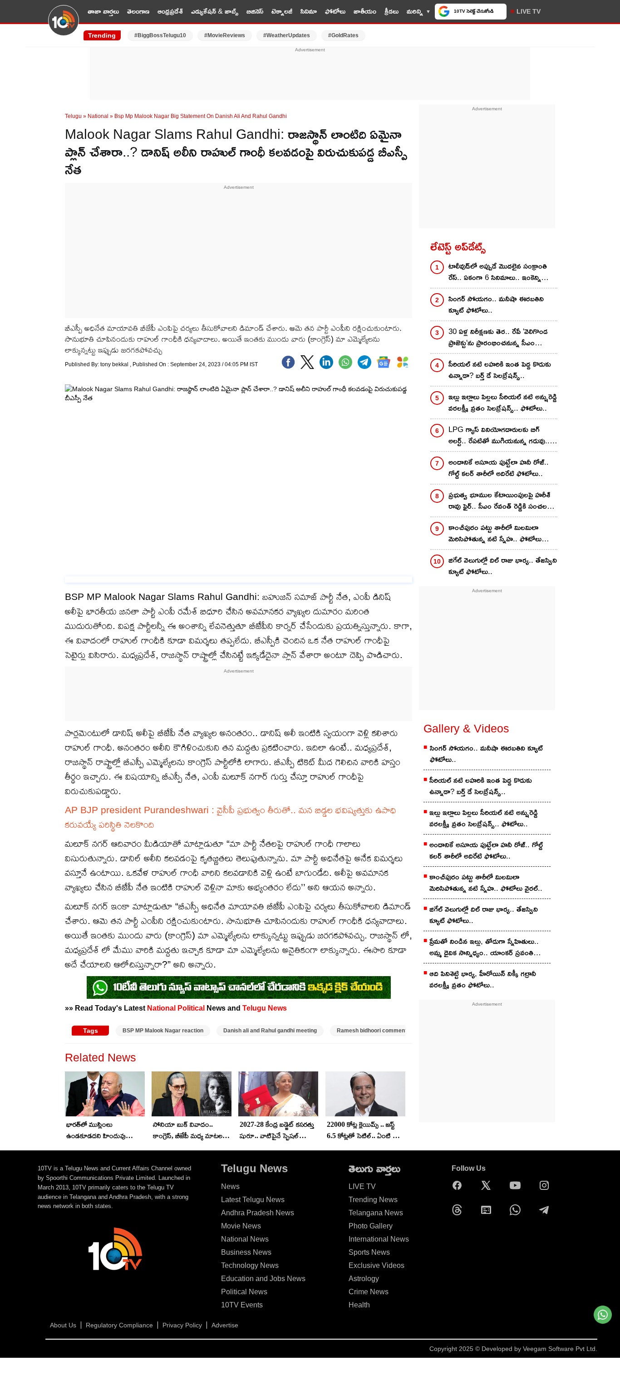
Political (191, 1008)
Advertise (225, 1325)
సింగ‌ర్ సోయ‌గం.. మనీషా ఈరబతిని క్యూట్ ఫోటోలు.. (496, 304)
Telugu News (264, 1008)
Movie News (241, 1226)
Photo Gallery (371, 1226)
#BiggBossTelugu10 (160, 35)
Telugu (73, 116)
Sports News (369, 1252)
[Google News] (488, 1209)
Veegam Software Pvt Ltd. (560, 1348)
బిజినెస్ (254, 11)
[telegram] (364, 362)
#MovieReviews (224, 35)
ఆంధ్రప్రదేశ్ (170, 11)
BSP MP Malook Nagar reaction (163, 1030)
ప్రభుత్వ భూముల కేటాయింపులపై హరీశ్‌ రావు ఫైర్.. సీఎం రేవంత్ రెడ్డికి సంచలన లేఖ (499, 501)
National (98, 116)
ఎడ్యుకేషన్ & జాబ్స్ (214, 11)
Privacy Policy (182, 1325)
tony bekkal (115, 364)
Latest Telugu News (253, 1199)
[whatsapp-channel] (239, 987)
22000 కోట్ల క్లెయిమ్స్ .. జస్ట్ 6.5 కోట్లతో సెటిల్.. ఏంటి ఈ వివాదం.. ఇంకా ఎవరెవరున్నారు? (363, 1130)
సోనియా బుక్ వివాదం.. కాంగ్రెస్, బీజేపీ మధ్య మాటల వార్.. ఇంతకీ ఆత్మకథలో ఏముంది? (187, 1130)
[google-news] (383, 362)
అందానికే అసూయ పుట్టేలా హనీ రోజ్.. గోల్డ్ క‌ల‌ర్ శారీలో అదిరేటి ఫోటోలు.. (498, 468)
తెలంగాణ (138, 11)
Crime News (369, 1292)
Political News (244, 1292)
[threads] (459, 1209)
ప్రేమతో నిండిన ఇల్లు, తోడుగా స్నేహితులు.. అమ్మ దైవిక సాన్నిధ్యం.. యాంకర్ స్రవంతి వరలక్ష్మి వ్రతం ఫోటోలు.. (484, 947)
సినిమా (308, 11)
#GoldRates (343, 35)
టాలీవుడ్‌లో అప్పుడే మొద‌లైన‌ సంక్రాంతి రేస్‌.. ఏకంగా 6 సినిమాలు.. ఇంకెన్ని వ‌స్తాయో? (497, 272)
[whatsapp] (345, 362)
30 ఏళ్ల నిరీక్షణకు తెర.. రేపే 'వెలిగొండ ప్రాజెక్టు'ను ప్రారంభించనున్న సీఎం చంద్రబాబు (498, 338)
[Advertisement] (310, 74)
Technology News (250, 1265)
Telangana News (376, 1213)
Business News (246, 1252)
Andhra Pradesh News (257, 1213)
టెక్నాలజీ (281, 11)
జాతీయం (365, 11)
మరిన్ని (415, 11)
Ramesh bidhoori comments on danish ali (390, 1030)
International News (379, 1239)
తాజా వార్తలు (103, 11)
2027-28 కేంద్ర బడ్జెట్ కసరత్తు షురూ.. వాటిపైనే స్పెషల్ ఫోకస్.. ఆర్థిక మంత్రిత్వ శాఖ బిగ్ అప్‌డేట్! (277, 1130)
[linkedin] (326, 362)
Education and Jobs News (263, 1278)
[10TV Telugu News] (63, 25)
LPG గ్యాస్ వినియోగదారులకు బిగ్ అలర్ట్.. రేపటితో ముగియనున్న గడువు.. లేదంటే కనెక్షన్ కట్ (499, 436)
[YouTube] (517, 1185)
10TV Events (242, 1305)
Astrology (364, 1278)
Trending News (373, 1199)
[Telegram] (546, 1209)
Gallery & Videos (466, 728)
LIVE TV (529, 11)
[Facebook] (288, 362)
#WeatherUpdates (286, 35)
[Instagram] (546, 1185)
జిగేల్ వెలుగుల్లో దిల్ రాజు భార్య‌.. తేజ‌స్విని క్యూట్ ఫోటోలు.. (502, 566)
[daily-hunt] (402, 362)
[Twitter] (307, 362)
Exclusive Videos (376, 1265)
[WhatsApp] (517, 1209)
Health (359, 1305)
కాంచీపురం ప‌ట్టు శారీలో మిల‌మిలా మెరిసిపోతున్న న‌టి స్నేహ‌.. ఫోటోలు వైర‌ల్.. (494, 534)
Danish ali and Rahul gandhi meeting (270, 1030)
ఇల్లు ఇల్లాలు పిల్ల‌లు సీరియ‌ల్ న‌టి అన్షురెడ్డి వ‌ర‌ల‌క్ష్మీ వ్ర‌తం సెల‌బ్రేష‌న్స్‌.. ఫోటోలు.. (502, 403)
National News (245, 1239)
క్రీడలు (391, 11)
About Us (63, 1325)
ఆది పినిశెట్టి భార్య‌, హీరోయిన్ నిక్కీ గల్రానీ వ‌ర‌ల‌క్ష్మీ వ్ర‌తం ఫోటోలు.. (482, 979)
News (230, 1186)
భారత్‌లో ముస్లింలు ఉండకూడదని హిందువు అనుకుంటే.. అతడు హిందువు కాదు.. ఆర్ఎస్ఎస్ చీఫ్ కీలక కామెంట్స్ (102, 1130)
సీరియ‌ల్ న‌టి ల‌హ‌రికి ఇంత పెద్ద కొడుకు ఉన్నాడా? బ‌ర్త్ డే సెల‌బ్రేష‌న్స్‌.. (499, 370)
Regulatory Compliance (119, 1325)
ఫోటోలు (335, 11)
